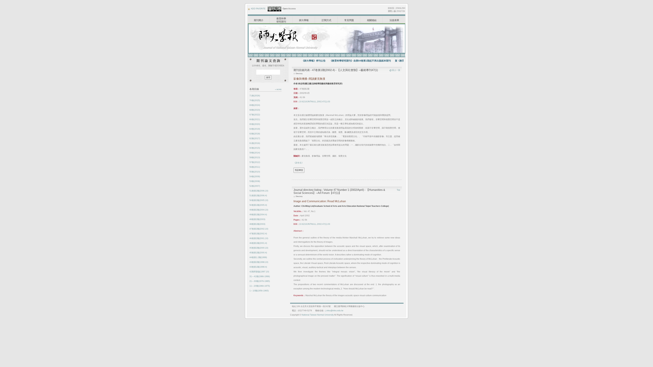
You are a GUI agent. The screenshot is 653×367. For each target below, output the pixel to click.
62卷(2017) (254, 138)
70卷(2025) (254, 100)
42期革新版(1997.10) (259, 271)
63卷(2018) (254, 134)
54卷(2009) (254, 176)
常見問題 (349, 20)
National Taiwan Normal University (318, 315)
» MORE (278, 89)
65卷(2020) (254, 124)
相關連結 (371, 20)
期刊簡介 (258, 20)
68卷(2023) (254, 110)
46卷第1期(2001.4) (258, 243)
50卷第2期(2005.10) (258, 200)
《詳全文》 (299, 163)
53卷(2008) (254, 181)
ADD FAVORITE (258, 8)
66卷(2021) (254, 119)
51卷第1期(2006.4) (258, 195)
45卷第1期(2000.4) (258, 252)
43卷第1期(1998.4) (258, 267)
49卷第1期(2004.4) (258, 214)
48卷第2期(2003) (257, 219)
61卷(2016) (254, 143)
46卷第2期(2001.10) (258, 238)
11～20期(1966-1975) (259, 286)
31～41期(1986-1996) (259, 276)
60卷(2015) (254, 148)
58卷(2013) (254, 157)
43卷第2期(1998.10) (258, 262)
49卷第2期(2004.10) (258, 210)
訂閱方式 (326, 20)
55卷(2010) (254, 172)
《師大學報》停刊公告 (302, 60)
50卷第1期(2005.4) (258, 205)
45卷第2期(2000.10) (258, 248)
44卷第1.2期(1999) (258, 257)
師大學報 (304, 20)
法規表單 (394, 20)
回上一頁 (396, 70)
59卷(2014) (254, 153)
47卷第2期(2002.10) (258, 229)
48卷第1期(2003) (257, 224)
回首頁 (391, 8)
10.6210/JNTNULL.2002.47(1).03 (314, 101)
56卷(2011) (254, 167)
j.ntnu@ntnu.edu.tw (334, 310)
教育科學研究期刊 (281, 20)
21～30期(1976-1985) (259, 281)
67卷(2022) (254, 114)
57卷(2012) (254, 162)
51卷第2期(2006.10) (258, 191)
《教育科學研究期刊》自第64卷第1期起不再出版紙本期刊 (348, 60)
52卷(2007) (254, 186)
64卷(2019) (254, 129)
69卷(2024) (254, 105)
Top (398, 190)
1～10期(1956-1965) (259, 291)
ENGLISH (400, 8)
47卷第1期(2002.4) (258, 233)
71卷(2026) (254, 95)
